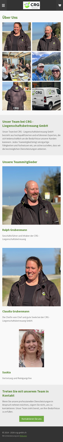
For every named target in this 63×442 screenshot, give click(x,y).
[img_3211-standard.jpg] (46, 96)
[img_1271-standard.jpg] (16, 96)
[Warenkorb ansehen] (59, 5)
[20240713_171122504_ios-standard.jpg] (16, 66)
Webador (23, 436)
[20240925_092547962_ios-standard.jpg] (46, 66)
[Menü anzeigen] (3, 5)
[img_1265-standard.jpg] (16, 37)
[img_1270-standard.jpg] (46, 37)
